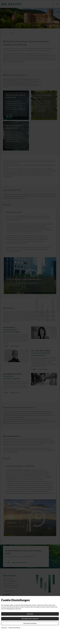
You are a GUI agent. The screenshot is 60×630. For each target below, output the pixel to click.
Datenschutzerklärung (14, 627)
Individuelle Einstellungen (30, 623)
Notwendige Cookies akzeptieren (30, 618)
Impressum (4, 627)
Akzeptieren (30, 614)
